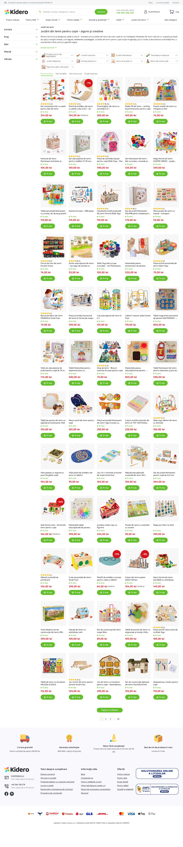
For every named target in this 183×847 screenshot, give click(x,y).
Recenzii (84, 793)
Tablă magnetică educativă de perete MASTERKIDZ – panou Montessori (165, 316)
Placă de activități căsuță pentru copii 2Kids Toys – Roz (110, 159)
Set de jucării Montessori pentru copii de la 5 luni (164, 473)
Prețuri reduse (12, 20)
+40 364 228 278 (125, 12)
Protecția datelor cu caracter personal (57, 782)
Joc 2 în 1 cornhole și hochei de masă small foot (109, 473)
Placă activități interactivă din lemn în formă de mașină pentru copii (81, 316)
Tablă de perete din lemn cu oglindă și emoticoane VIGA (53, 421)
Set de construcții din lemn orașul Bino (109, 630)
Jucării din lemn (138, 20)
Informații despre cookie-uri (93, 785)
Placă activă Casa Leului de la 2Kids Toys (165, 630)
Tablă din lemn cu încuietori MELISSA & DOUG (53, 683)
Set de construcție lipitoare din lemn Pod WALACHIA (137, 683)
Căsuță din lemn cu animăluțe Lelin (77, 630)
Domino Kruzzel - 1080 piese (81, 211)
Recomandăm (47, 73)
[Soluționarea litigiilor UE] (157, 773)
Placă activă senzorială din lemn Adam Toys (165, 264)
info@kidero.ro (17, 776)
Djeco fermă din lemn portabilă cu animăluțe (163, 578)
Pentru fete (31, 20)
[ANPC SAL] (157, 789)
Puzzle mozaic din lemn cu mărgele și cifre (165, 107)
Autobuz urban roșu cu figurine (107, 526)
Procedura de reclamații (51, 793)
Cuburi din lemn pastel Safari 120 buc (135, 578)
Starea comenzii (47, 774)
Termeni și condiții (48, 778)
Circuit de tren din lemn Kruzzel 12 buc (51, 264)
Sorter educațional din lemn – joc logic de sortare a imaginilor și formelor (81, 264)
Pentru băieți (73, 20)
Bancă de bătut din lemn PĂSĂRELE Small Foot (52, 316)
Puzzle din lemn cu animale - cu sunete (138, 526)
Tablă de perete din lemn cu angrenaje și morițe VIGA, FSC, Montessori (137, 630)
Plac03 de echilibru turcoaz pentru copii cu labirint (109, 578)
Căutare (101, 12)
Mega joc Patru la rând (163, 525)
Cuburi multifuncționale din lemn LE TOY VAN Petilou (137, 421)
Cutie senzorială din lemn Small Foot (80, 578)
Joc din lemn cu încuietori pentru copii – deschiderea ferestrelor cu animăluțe (108, 683)
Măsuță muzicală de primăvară (49, 578)
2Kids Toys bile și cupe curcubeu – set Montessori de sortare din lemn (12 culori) (108, 264)
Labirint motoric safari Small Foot (137, 316)
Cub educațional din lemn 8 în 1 (109, 316)
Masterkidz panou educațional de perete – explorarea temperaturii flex (137, 369)
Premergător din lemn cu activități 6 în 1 (108, 107)
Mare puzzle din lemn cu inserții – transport (164, 212)
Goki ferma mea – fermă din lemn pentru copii (53, 526)
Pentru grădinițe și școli (91, 782)
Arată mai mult (47, 47)
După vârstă (51, 20)
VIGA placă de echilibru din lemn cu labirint (80, 473)
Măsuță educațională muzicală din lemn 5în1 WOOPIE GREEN (135, 473)
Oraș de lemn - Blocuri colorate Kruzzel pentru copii (110, 369)
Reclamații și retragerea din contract (56, 789)
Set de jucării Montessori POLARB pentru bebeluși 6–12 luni (137, 212)
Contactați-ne (87, 778)
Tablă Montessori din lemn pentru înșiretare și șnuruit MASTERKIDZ (165, 369)
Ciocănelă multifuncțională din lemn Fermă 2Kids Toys (109, 212)
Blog (151, 3)
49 (118, 719)
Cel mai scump (75, 73)
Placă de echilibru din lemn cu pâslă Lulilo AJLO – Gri (81, 107)
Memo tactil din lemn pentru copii (81, 421)
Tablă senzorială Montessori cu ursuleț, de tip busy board (53, 212)
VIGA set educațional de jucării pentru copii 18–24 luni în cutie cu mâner (53, 369)
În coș (49, 121)
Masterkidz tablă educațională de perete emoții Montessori (79, 526)
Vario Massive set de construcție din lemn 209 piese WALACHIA (52, 630)
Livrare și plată (162, 3)
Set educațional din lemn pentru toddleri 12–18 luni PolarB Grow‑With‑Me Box (80, 159)
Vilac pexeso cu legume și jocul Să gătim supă (52, 473)
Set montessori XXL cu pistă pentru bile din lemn (53, 107)
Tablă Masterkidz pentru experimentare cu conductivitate (79, 369)
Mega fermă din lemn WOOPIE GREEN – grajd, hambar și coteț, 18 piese (164, 159)
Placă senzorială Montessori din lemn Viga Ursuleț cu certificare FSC (109, 421)
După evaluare (91, 73)
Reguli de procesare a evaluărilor (96, 789)
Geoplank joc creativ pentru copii (165, 683)
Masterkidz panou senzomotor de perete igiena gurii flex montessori (137, 264)
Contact (175, 3)
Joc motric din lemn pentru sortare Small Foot (81, 683)
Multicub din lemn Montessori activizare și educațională (51, 159)
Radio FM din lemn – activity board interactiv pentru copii (137, 107)
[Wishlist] (44, 80)
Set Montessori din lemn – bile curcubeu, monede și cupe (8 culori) (136, 159)
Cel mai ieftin (61, 73)
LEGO (118, 20)
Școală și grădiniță (98, 20)
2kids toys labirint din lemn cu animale (165, 421)
